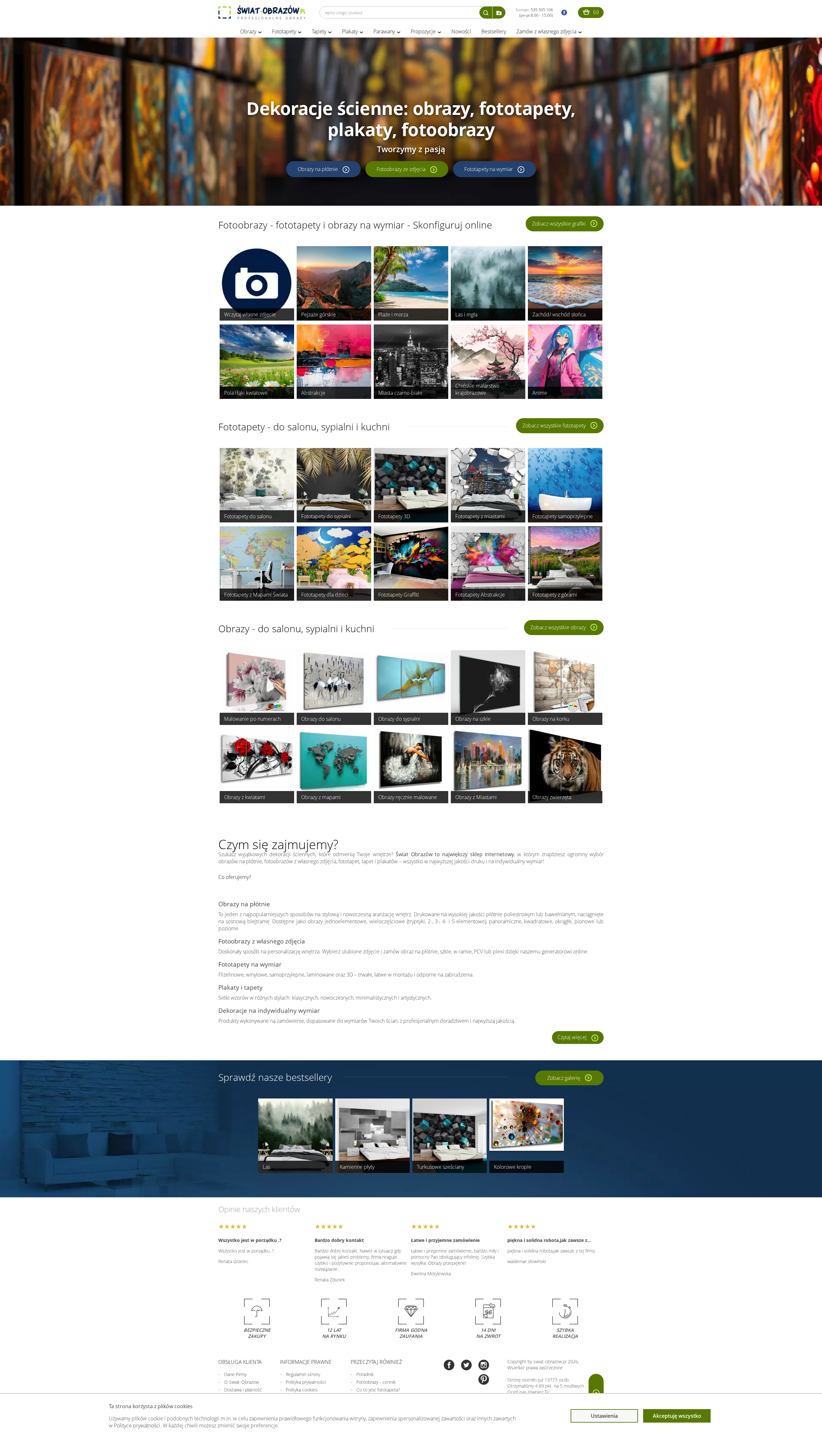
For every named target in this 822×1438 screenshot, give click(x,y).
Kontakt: (534, 12)
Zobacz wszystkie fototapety (554, 425)
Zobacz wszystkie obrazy (558, 627)
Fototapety (284, 31)
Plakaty (350, 31)
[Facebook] (449, 1365)
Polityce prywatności (137, 1425)
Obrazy (248, 31)
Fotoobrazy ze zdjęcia (401, 169)
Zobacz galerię (563, 1077)
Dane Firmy (235, 1374)
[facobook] (562, 13)
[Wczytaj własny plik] (499, 12)
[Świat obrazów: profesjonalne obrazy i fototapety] (262, 12)
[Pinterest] (483, 1380)
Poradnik (365, 1374)
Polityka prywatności (306, 1382)
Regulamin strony (303, 1374)
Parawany (384, 31)
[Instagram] (483, 1365)
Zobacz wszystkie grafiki (559, 223)
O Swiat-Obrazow (241, 1382)
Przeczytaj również (376, 1361)
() (595, 11)
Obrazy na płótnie (318, 169)
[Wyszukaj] (485, 12)
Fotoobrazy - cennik (376, 1382)
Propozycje (423, 31)
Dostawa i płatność (243, 1390)
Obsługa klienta (240, 1361)
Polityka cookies (302, 1390)
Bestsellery (493, 31)
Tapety (319, 31)
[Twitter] (466, 1365)
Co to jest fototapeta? (378, 1390)
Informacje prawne (306, 1361)
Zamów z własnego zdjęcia (546, 31)
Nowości (461, 31)
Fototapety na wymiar (488, 169)
